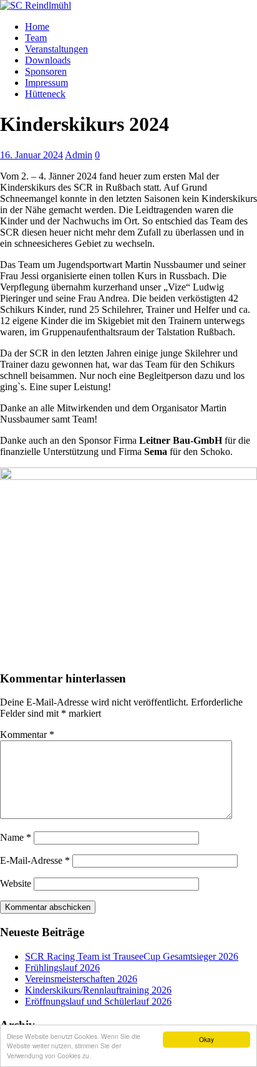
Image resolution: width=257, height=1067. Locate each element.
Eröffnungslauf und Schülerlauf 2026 (98, 1001)
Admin (78, 155)
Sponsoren (46, 71)
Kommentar (27, 734)
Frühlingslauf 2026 (62, 967)
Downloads (47, 60)
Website (15, 883)
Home (37, 26)
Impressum (46, 82)
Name (15, 837)
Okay (206, 1039)
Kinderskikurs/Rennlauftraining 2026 (98, 990)
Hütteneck (45, 94)
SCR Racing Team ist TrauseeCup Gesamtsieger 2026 (131, 956)
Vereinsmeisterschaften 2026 (81, 979)
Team (36, 37)
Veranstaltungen (56, 49)
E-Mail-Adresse (35, 860)
